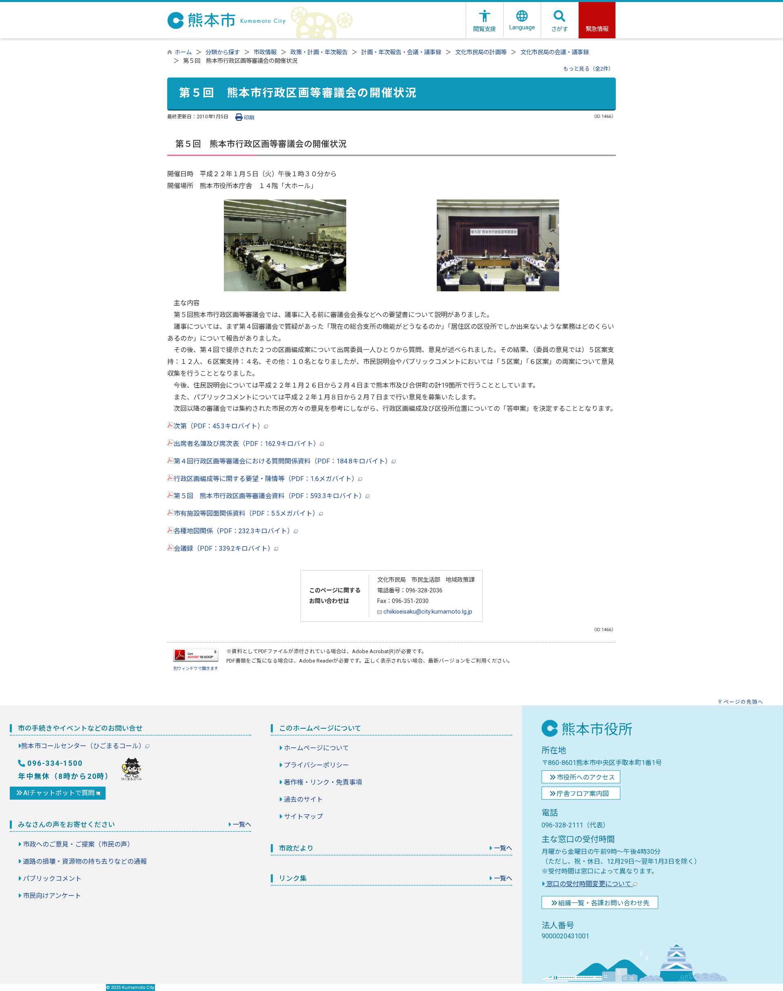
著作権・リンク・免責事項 (323, 782)
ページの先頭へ (743, 702)
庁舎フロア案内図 (583, 794)
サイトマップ (303, 816)
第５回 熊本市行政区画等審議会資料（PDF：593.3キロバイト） (269, 496)
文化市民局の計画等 (481, 52)
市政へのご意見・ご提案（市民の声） (78, 844)
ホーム (183, 52)
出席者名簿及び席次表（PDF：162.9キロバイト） (247, 444)
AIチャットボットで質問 (59, 793)
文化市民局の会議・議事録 (554, 52)
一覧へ (242, 824)
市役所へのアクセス (586, 777)
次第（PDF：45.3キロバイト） (219, 426)
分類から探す (223, 52)
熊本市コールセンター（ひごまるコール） (83, 746)
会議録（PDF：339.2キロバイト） (224, 548)
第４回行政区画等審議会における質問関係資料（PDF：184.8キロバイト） (283, 461)
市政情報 (265, 52)
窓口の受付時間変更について (589, 884)
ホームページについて (316, 748)
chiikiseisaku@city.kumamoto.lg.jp (427, 611)
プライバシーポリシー (316, 765)
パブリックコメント (52, 878)
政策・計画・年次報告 (318, 52)
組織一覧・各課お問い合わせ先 (604, 903)
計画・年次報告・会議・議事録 (401, 52)
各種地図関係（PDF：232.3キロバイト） (234, 531)
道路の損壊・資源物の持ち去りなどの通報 (85, 861)
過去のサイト (303, 799)
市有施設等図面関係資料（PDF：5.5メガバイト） (246, 513)
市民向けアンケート (52, 896)
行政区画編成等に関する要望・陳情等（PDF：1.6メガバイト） (266, 479)
